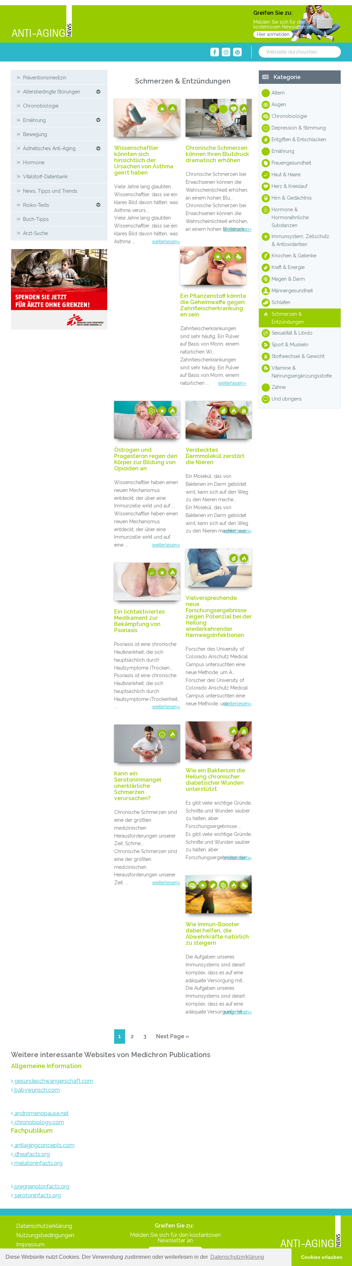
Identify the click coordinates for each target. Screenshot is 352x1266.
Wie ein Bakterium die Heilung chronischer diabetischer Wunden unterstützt (215, 780)
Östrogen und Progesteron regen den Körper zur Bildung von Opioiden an (145, 459)
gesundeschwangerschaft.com (53, 1081)
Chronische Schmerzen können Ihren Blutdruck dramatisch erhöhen (217, 154)
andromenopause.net (41, 1113)
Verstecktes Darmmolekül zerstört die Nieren (215, 456)
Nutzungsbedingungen (45, 1235)
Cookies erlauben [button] (321, 1257)
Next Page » (172, 1038)
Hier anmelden (273, 34)
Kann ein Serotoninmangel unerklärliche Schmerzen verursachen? (137, 786)
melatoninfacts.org (38, 1163)
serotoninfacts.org (37, 1195)
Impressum (30, 1244)
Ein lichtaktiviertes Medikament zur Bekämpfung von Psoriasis (139, 621)
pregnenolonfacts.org (41, 1186)
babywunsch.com (36, 1090)
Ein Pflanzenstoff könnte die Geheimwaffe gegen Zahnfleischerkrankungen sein (213, 305)
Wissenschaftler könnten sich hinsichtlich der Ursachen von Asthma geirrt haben (143, 160)
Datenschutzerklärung (44, 1226)
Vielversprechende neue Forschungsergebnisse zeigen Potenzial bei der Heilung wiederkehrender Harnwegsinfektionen (219, 616)
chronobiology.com (38, 1122)
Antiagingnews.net (41, 21)
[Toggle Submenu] (98, 91)
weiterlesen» (166, 241)
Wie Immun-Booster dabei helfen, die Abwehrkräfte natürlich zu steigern (217, 933)
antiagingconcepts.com (44, 1145)
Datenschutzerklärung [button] (237, 1257)
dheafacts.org (31, 1154)
